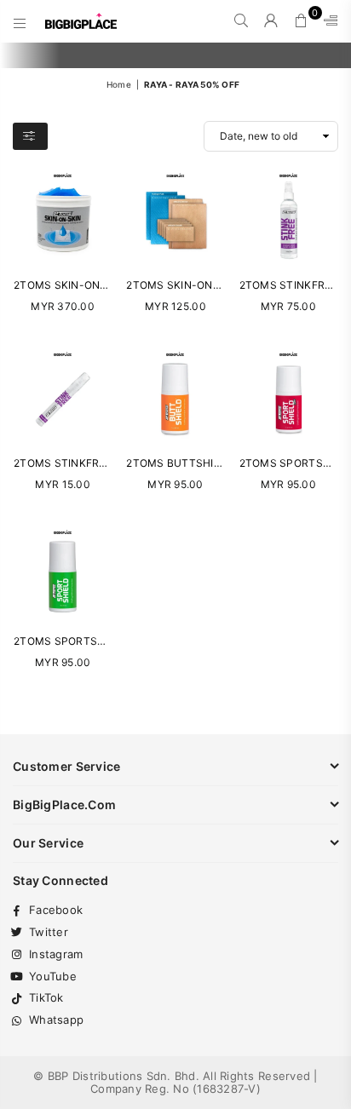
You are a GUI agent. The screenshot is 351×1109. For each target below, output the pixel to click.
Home (118, 84)
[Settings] (327, 21)
